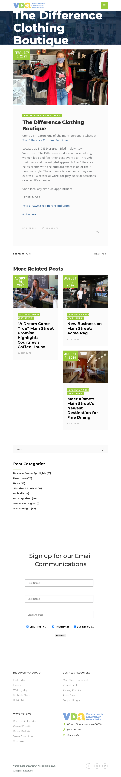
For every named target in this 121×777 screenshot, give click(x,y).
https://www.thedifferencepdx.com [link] (46, 206)
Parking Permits (72, 690)
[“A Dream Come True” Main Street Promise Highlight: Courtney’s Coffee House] (35, 291)
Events (17, 685)
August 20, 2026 (20, 281)
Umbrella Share (21, 695)
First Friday (19, 680)
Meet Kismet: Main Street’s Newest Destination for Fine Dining (82, 408)
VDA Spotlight (21, 508)
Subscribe (60, 635)
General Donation (22, 726)
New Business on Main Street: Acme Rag (84, 328)
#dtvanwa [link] (29, 214)
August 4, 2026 (70, 355)
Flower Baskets (21, 731)
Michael (31, 228)
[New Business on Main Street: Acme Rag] (85, 291)
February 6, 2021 (21, 54)
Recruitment (70, 685)
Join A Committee (23, 736)
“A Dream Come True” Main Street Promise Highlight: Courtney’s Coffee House (36, 335)
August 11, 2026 (70, 281)
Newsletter (62, 626)
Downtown (20, 478)
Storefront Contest (25, 488)
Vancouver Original (24, 503)
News (16, 483)
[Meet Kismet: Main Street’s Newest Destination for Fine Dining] (85, 367)
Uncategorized (22, 498)
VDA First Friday (38, 626)
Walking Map (20, 690)
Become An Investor (24, 721)
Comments (52, 228)
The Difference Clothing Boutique (45, 140)
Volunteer (18, 741)
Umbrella (18, 493)
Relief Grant (69, 695)
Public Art (18, 700)
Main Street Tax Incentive (77, 680)
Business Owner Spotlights (42, 115)
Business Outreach (86, 626)
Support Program (72, 700)
